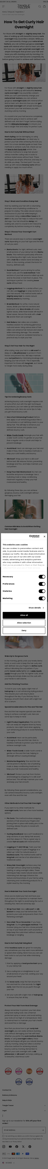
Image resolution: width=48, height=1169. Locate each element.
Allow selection (24, 623)
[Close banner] (44, 536)
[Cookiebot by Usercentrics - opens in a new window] (29, 536)
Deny (24, 630)
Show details (35, 608)
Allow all (24, 615)
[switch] (42, 584)
